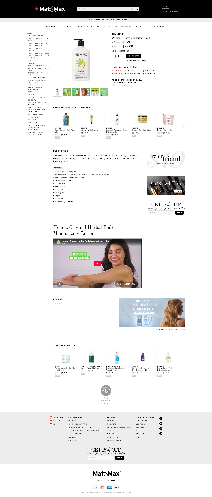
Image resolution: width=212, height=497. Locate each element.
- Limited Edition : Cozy (38, 43)
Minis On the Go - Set (164, 130)
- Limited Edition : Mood (39, 53)
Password (111, 424)
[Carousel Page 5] (95, 92)
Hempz (29, 33)
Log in (164, 6)
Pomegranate (34, 112)
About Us (140, 434)
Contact (106, 404)
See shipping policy (120, 85)
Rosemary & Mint (35, 114)
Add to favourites (137, 61)
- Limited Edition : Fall (38, 46)
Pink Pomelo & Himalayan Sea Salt (37, 108)
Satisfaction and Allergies (80, 427)
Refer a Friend (114, 440)
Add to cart (133, 56)
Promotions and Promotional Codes (85, 430)
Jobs (138, 430)
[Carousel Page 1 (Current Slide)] (57, 92)
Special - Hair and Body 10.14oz (91, 368)
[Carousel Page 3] (76, 92)
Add (57, 137)
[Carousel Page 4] (85, 92)
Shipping (106, 401)
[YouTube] (161, 428)
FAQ (106, 398)
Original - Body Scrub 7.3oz (141, 130)
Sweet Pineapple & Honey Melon (36, 126)
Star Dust (32, 122)
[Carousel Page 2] (67, 92)
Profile (110, 421)
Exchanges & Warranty (79, 424)
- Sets (30, 60)
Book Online (141, 421)
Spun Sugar (33, 120)
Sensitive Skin (34, 117)
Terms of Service (123, 492)
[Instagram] (161, 423)
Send (179, 212)
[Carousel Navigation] (183, 129)
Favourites (112, 434)
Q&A (137, 437)
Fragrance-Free (35, 84)
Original (32, 100)
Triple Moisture (35, 130)
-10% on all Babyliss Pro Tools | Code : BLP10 (106, 20)
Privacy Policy (75, 434)
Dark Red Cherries (36, 77)
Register (165, 9)
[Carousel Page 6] (104, 92)
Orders (110, 430)
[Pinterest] (161, 433)
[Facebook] (161, 418)
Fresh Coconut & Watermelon (36, 88)
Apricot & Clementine (38, 66)
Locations (140, 424)
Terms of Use (74, 437)
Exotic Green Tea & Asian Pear (36, 81)
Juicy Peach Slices (36, 97)
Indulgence (33, 94)
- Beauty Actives (35, 36)
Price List (140, 427)
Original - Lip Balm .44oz (89, 130)
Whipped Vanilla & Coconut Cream (36, 133)
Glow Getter (34, 92)
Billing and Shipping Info (119, 427)
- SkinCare (33, 63)
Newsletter (112, 437)
